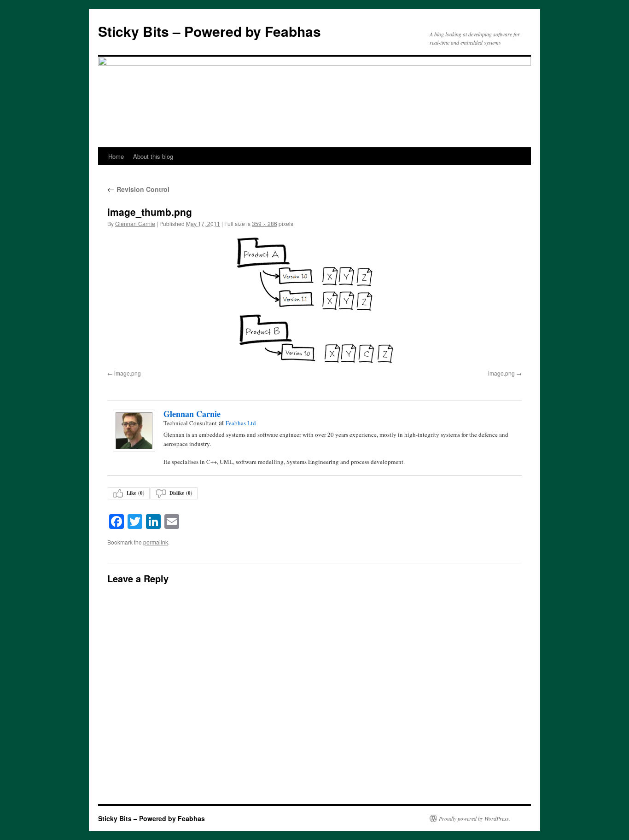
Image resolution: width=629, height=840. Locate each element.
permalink (155, 542)
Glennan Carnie (135, 223)
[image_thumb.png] (314, 300)
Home (116, 156)
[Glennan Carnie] (133, 431)
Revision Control (138, 189)
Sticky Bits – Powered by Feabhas (209, 31)
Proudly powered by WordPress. (474, 818)
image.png (127, 373)
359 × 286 (264, 223)
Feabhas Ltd (241, 423)
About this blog (153, 156)
